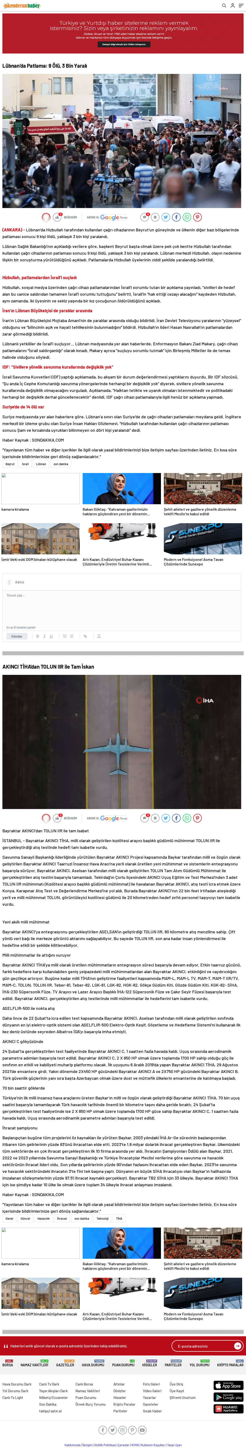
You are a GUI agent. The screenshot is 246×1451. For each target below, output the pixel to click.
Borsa (7, 1363)
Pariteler (173, 1363)
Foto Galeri (151, 1384)
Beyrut (10, 464)
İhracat (62, 1218)
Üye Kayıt (177, 1391)
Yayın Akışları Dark (53, 1391)
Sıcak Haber (152, 1411)
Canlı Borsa (84, 1384)
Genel (9, 1218)
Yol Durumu (199, 1363)
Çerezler (123, 1445)
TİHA (119, 1218)
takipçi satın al (50, 1411)
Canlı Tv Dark (49, 1384)
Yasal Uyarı (174, 1445)
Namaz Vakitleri (34, 1363)
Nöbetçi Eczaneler (53, 1397)
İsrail (25, 464)
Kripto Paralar (230, 1363)
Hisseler (149, 1363)
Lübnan (41, 464)
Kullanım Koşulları (153, 1445)
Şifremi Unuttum (183, 1397)
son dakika (61, 464)
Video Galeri (152, 1391)
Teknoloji (103, 1218)
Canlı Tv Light (12, 1397)
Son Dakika (47, 1404)
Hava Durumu (93, 1363)
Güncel (25, 1218)
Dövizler (119, 1391)
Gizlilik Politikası (105, 1445)
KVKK (135, 1445)
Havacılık (43, 1218)
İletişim (87, 1445)
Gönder (17, 636)
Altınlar (119, 1384)
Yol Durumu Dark (15, 1391)
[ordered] (65, 636)
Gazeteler (65, 1363)
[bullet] (71, 636)
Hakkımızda (72, 1445)
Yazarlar (149, 1397)
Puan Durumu (123, 1363)
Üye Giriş (176, 1384)
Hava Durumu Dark (16, 1384)
